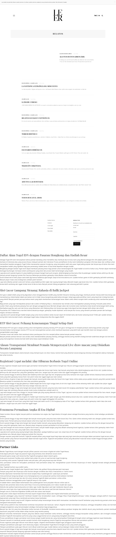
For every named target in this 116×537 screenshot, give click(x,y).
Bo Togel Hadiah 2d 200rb (80, 268)
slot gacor (61, 328)
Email (75, 227)
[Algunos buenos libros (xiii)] (39, 58)
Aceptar (65, 2)
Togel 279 (18, 454)
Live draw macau (49, 353)
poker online (8, 494)
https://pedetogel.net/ (45, 474)
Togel (53, 414)
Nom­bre (75, 232)
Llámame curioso (29, 102)
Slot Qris (46, 334)
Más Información (59, 2)
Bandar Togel (83, 388)
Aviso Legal (50, 225)
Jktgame (28, 500)
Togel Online (26, 264)
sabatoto (77, 423)
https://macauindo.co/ (56, 471)
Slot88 (50, 295)
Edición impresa (26, 83)
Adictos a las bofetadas (32, 182)
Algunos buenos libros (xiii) (72, 57)
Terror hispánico (29, 134)
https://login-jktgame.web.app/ (74, 496)
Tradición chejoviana (31, 166)
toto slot (98, 370)
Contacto (50, 223)
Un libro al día (33, 83)
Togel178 (28, 436)
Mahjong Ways (49, 308)
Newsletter (50, 231)
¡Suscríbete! (50, 228)
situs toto (89, 282)
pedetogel (86, 273)
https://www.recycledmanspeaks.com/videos (43, 485)
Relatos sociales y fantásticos (36, 118)
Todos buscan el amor (32, 198)
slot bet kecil (109, 336)
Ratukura (56, 533)
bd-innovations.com (65, 277)
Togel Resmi (54, 525)
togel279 (80, 427)
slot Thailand (12, 310)
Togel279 (58, 520)
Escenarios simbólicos (32, 150)
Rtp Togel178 (31, 456)
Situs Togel (61, 392)
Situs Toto (68, 418)
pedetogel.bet (38, 482)
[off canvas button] (14, 16)
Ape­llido (75, 236)
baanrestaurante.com (21, 487)
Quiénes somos (51, 220)
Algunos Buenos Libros (66, 53)
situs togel (17, 489)
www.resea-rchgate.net (48, 451)
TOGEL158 (97, 315)
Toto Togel (70, 401)
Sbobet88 (45, 509)
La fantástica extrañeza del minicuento (40, 86)
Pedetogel (70, 518)
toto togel (80, 375)
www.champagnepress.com (33, 476)
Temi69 (17, 458)
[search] (102, 15)
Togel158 (77, 432)
